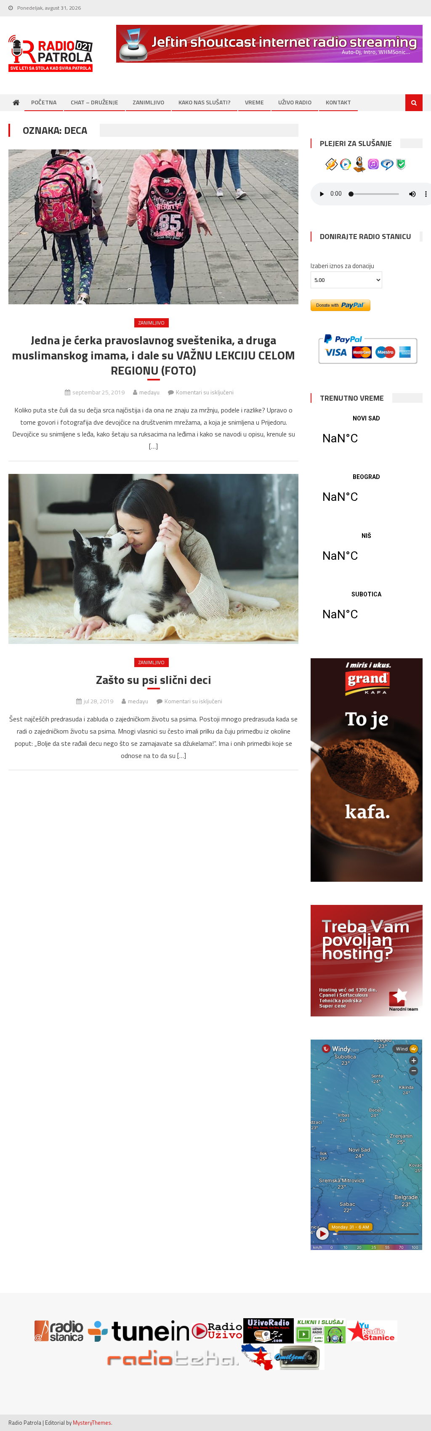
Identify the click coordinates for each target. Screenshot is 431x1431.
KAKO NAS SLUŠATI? (204, 102)
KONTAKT (338, 102)
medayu (149, 392)
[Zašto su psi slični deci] (153, 559)
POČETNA (43, 102)
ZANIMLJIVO (148, 102)
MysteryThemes (92, 1422)
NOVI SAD (366, 435)
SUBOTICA (366, 611)
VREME (254, 102)
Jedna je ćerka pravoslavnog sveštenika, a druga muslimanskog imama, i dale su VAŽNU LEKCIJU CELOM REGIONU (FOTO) (153, 355)
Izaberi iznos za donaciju (342, 266)
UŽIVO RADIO (294, 102)
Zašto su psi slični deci (153, 679)
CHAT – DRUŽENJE (94, 102)
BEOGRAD (366, 494)
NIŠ (366, 553)
